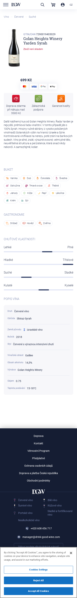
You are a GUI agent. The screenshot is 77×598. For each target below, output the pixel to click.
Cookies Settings (38, 569)
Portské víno (25, 512)
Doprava (39, 436)
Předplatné (38, 458)
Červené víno (25, 500)
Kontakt (38, 443)
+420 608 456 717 (41, 528)
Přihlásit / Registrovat (62, 4)
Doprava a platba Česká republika (38, 473)
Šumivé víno (25, 505)
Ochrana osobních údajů (38, 465)
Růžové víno (55, 505)
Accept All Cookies (38, 591)
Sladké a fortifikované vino (60, 513)
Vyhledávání (42, 4)
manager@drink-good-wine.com (41, 536)
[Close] (71, 553)
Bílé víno (52, 500)
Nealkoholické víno (29, 520)
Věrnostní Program (38, 451)
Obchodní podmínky (38, 480)
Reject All (38, 580)
